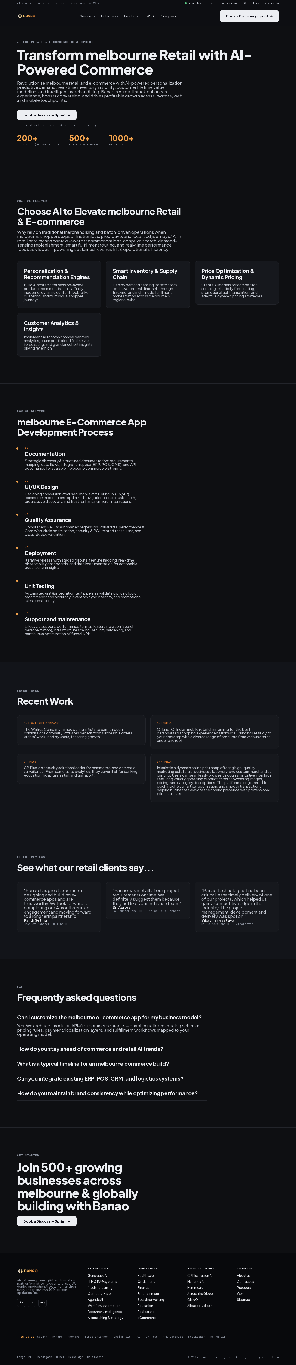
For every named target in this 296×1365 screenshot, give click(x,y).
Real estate (146, 1312)
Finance (143, 1288)
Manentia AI (195, 1282)
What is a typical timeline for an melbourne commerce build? (93, 1063)
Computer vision (100, 1294)
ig (32, 1302)
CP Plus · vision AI (199, 1276)
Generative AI (98, 1276)
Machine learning (100, 1288)
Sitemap (243, 1300)
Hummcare (195, 1288)
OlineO (192, 1300)
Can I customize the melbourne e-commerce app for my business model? (109, 1017)
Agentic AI (95, 1300)
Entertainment (148, 1294)
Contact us (245, 1282)
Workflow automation (104, 1306)
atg (42, 1302)
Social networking (151, 1300)
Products (244, 1288)
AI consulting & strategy (105, 1318)
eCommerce (147, 1318)
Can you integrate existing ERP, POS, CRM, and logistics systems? (100, 1078)
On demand (146, 1282)
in (21, 1302)
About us (243, 1276)
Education (145, 1306)
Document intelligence (105, 1312)
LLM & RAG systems (102, 1282)
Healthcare (146, 1276)
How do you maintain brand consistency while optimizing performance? (107, 1093)
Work (151, 16)
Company (168, 16)
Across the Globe (200, 1294)
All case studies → (200, 1306)
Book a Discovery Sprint (249, 16)
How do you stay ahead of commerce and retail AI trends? (90, 1048)
